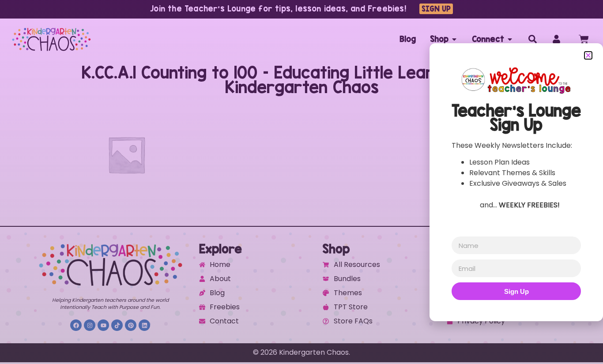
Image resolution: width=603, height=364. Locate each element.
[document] (301, 182)
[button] (588, 55)
